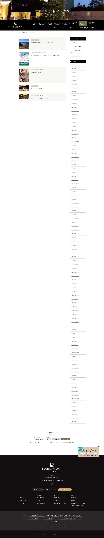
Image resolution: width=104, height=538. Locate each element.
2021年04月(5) (75, 291)
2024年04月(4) (75, 164)
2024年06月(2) (75, 160)
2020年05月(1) (75, 329)
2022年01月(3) (75, 256)
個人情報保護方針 (41, 497)
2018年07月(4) (75, 414)
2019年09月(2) (75, 360)
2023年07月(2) (75, 191)
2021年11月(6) (75, 264)
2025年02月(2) (75, 134)
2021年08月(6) (75, 276)
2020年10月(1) (75, 314)
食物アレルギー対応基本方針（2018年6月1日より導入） (78, 504)
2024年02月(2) (75, 172)
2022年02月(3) (75, 253)
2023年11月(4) (75, 183)
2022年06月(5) (75, 237)
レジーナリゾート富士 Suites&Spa (72, 515)
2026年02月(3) (75, 88)
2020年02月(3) (75, 341)
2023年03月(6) (75, 203)
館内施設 (39, 495)
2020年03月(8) (75, 337)
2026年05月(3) (75, 76)
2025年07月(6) (75, 114)
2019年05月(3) (75, 375)
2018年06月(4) (75, 418)
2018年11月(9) (75, 398)
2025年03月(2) (75, 130)
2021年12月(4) (75, 260)
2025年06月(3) (75, 118)
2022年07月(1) (75, 233)
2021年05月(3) (75, 287)
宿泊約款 (73, 500)
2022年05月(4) (75, 241)
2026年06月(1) (75, 72)
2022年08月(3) (75, 230)
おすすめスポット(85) (77, 56)
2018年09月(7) (75, 406)
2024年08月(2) (75, 153)
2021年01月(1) (75, 302)
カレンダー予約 (38, 489)
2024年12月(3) (75, 137)
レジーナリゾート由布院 (52, 521)
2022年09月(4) (75, 226)
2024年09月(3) (75, 149)
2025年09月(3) (75, 107)
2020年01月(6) (75, 345)
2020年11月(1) (75, 310)
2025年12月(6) (75, 95)
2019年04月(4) (75, 379)
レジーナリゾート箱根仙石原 (30, 515)
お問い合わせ (71, 27)
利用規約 (22, 503)
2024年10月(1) (75, 145)
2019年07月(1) (75, 368)
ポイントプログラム (51, 489)
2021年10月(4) (75, 268)
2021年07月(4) (75, 279)
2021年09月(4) (75, 272)
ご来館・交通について (59, 497)
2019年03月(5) (75, 383)
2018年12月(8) (75, 395)
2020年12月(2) (75, 306)
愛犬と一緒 (73, 497)
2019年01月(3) (75, 391)
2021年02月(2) (75, 299)
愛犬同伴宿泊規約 (41, 503)
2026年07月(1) (75, 68)
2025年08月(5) (75, 111)
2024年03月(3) (75, 168)
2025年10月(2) (75, 103)
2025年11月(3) (75, 99)
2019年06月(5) (75, 371)
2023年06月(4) (75, 195)
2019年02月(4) (75, 387)
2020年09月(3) (75, 318)
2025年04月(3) (75, 126)
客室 (72, 495)
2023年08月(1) (75, 187)
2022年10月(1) (75, 222)
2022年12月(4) (75, 214)
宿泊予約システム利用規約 (60, 503)
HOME (19, 32)
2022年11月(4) (75, 218)
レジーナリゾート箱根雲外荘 (47, 518)
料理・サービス (24, 497)
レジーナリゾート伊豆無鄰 (62, 518)
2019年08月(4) (75, 364)
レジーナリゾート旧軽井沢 (57, 515)
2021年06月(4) (75, 283)
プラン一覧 (65, 439)
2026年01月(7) (75, 91)
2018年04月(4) (75, 421)
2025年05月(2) (75, 122)
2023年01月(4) (75, 210)
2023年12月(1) (75, 180)
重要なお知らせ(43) (76, 46)
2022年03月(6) (75, 249)
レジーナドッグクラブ (60, 526)
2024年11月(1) (75, 141)
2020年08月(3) (75, 322)
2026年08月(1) (75, 64)
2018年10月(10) (76, 402)
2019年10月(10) (76, 356)
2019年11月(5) (75, 352)
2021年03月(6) (75, 295)
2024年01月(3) (75, 176)
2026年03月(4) (75, 84)
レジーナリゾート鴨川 (44, 515)
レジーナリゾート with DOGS (46, 526)
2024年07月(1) (75, 157)
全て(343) (74, 42)
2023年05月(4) (75, 199)
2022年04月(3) (75, 245)
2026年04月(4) (75, 80)
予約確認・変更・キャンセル (67, 442)
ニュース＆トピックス (62, 27)
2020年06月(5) (75, 325)
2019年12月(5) (75, 348)
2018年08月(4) (75, 410)
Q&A (54, 27)
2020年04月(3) (75, 333)
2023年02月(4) (75, 206)
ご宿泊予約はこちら (65, 489)
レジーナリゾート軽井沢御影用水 (31, 518)
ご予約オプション (58, 500)
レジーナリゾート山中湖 (75, 518)
